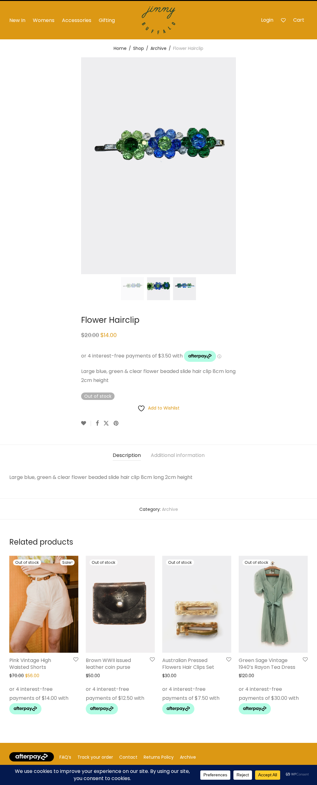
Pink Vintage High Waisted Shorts (30, 664)
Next (306, 166)
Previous (10, 166)
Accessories (76, 20)
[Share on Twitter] (106, 423)
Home (120, 48)
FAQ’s (65, 757)
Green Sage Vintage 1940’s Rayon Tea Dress (267, 664)
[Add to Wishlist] (86, 423)
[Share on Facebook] (97, 423)
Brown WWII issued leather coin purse (108, 664)
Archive (158, 48)
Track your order (95, 757)
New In (17, 20)
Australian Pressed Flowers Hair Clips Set (188, 664)
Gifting (107, 20)
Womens (43, 20)
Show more (19, 710)
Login (267, 20)
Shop (138, 48)
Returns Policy (159, 757)
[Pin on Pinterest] (116, 423)
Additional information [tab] (178, 455)
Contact (128, 757)
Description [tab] (127, 455)
